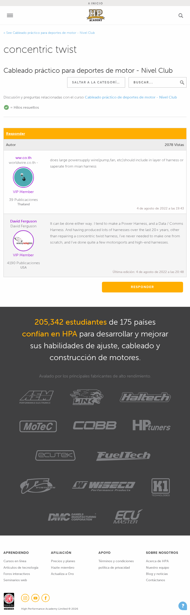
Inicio (96, 3)
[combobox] (96, 82)
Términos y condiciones (116, 561)
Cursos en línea (14, 561)
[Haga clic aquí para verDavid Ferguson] (23, 241)
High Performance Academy (96, 15)
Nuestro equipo (157, 568)
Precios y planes (63, 561)
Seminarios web (15, 580)
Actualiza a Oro (62, 574)
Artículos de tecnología (20, 568)
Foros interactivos (16, 574)
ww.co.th (24, 157)
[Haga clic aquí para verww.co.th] (23, 178)
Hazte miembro (62, 568)
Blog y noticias (157, 574)
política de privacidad (114, 568)
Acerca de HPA (157, 561)
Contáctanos (155, 580)
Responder (15, 133)
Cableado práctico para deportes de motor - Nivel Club (54, 33)
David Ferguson (23, 221)
